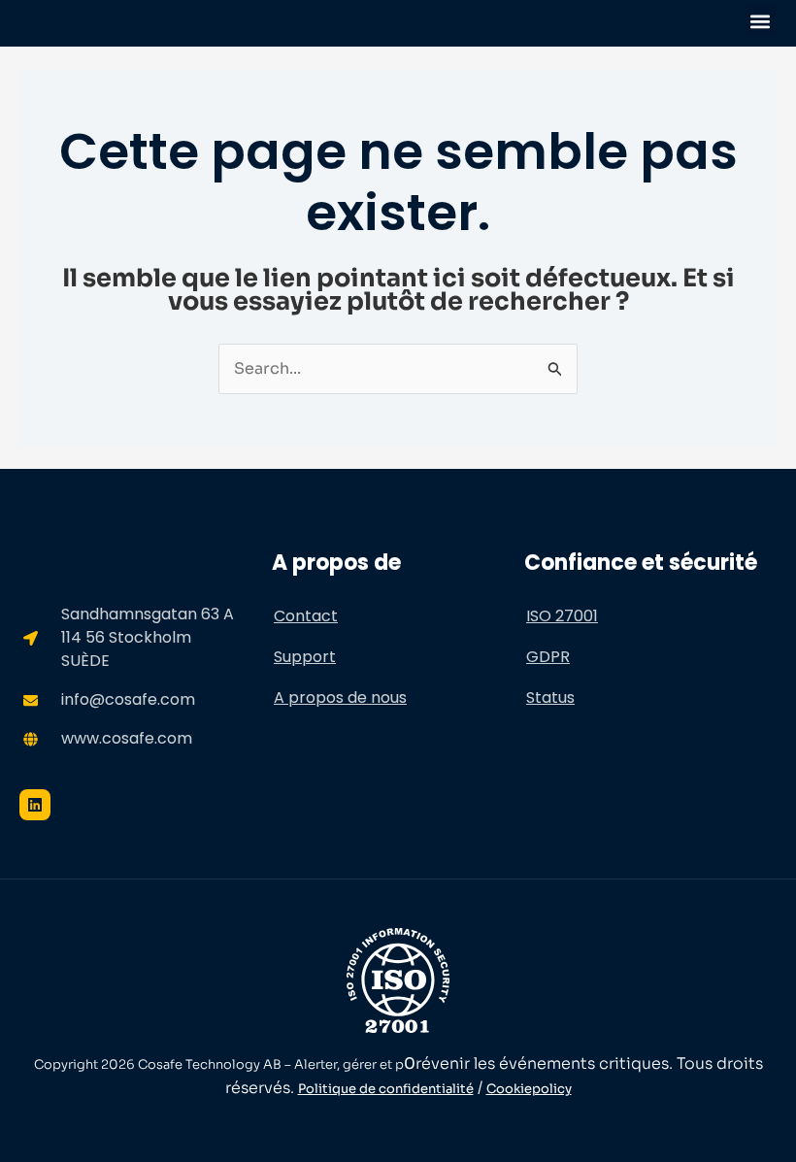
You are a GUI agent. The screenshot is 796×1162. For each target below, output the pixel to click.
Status (550, 697)
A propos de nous (340, 697)
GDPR (548, 657)
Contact (306, 616)
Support (305, 657)
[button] (761, 21)
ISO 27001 (562, 616)
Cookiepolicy (529, 1088)
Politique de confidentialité (386, 1088)
